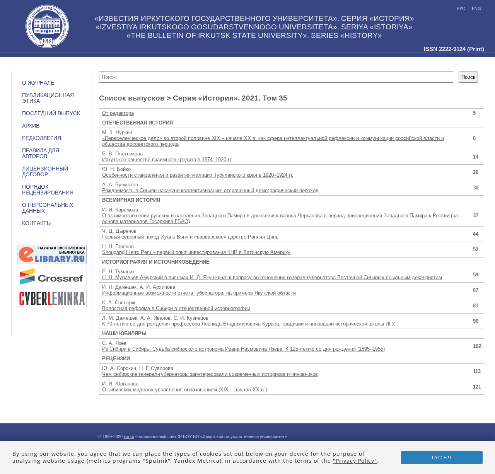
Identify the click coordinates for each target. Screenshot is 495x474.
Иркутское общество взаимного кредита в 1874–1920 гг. (167, 159)
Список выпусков (132, 98)
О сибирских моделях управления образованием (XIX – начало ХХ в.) (184, 389)
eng (476, 8)
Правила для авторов (40, 153)
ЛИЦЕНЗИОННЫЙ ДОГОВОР (45, 171)
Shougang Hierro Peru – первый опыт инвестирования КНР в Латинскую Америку (196, 252)
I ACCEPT (442, 457)
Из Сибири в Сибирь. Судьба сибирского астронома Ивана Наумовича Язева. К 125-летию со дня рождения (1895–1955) (243, 349)
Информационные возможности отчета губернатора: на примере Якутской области (199, 293)
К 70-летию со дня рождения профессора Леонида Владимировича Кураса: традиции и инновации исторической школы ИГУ (248, 324)
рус (461, 8)
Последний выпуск (51, 113)
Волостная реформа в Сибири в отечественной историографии (176, 308)
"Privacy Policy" (355, 460)
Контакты (36, 223)
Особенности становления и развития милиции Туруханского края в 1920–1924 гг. (198, 175)
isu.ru (129, 436)
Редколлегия (41, 138)
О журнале (38, 83)
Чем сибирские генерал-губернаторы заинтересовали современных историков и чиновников (210, 374)
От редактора (118, 113)
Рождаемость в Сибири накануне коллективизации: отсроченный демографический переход (210, 190)
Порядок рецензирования (47, 190)
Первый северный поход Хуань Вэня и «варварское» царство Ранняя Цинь (190, 237)
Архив (30, 126)
